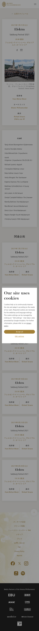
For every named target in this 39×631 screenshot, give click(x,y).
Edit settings (19, 336)
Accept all (19, 332)
